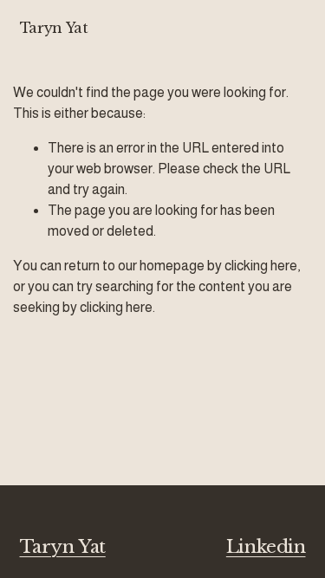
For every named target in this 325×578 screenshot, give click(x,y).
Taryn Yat (54, 27)
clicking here (260, 265)
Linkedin (266, 546)
